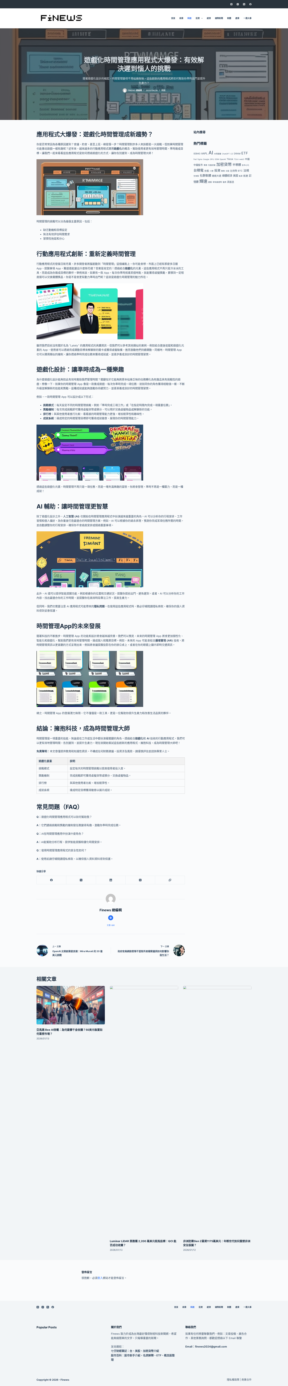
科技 (190, 18)
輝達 (203, 181)
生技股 (196, 176)
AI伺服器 (217, 154)
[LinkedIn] (111, 880)
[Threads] (231, 4)
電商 (224, 182)
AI (210, 153)
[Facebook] (250, 4)
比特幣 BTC (236, 170)
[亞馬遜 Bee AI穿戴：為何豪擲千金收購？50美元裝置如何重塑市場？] (70, 1005)
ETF (244, 153)
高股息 (230, 182)
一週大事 (248, 18)
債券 (205, 165)
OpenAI (223, 159)
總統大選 (216, 175)
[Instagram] (238, 4)
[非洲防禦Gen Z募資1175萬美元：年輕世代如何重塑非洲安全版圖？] (217, 1111)
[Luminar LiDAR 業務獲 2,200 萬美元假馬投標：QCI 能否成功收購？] (144, 1111)
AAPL (204, 153)
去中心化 (245, 165)
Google (206, 159)
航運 (245, 175)
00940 (197, 153)
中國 (247, 159)
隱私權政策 (233, 1379)
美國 (235, 175)
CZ (231, 154)
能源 (240, 176)
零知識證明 (217, 182)
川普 (212, 171)
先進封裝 (212, 165)
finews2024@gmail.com (211, 1346)
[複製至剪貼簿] (170, 880)
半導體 (236, 164)
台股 (206, 170)
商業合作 (247, 1379)
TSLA (236, 159)
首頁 (173, 18)
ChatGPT (226, 154)
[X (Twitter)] (244, 4)
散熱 (223, 171)
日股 (227, 171)
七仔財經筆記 (119, 1351)
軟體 (229, 18)
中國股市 (198, 165)
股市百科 (116, 1355)
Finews (64, 1379)
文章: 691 (111, 925)
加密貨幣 (224, 164)
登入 (100, 1278)
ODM (217, 159)
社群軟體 (205, 175)
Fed (195, 159)
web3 (241, 159)
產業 (237, 18)
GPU (212, 159)
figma (200, 159)
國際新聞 (219, 18)
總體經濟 (227, 175)
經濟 (209, 18)
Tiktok (230, 159)
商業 (181, 18)
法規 (246, 170)
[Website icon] (110, 917)
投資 (198, 18)
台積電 (199, 170)
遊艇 (210, 182)
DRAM (237, 153)
